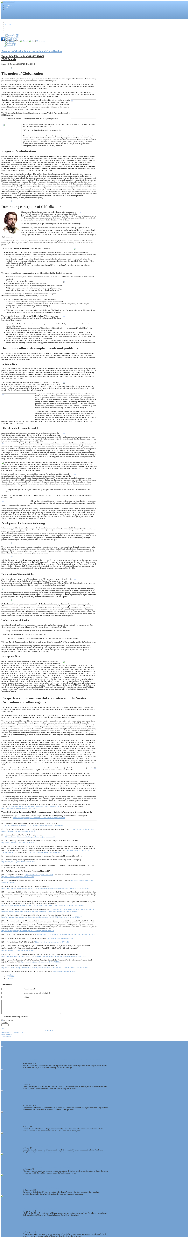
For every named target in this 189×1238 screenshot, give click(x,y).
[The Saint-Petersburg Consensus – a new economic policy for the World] (5, 1091)
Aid (6, 9)
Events (7, 28)
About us (8, 5)
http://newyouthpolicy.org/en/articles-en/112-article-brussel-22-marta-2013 (33, 806)
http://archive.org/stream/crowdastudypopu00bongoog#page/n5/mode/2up (30, 837)
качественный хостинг (9, 1034)
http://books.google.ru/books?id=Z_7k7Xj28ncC (18, 950)
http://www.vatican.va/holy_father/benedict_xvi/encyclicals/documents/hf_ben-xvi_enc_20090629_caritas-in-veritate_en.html (44, 968)
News (7, 32)
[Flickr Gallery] (32, 41)
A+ (6, 46)
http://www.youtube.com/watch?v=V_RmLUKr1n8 (19, 808)
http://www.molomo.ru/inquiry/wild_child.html (17, 877)
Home (7, 22)
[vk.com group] (24, 41)
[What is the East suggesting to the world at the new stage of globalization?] (5, 1154)
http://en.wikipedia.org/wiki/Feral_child (39, 875)
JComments (49, 1030)
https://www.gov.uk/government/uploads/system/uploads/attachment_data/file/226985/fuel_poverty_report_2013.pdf (41, 917)
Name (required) (29, 989)
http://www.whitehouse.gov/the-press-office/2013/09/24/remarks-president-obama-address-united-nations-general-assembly (43, 956)
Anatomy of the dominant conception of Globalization (31, 51)
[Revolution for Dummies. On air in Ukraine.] (5, 1133)
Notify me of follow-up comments (16, 1017)
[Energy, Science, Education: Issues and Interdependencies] (5, 1112)
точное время (6, 1036)
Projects (8, 26)
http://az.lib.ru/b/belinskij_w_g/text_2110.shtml (17, 842)
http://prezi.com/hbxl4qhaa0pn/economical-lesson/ (47, 852)
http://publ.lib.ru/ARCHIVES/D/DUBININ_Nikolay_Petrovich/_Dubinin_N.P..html (66, 934)
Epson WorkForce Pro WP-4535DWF (22, 56)
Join (6, 7)
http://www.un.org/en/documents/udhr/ (60, 938)
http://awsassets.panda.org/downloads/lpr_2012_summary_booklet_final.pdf (27, 931)
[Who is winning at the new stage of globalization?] (5, 1196)
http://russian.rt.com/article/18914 (64, 971)
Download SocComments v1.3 (12, 1032)
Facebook (10, 975)
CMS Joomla (8, 59)
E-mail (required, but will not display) (37, 993)
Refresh (4, 1022)
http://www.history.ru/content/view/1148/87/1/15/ (52, 942)
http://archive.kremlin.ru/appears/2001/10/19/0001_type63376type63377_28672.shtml (33, 825)
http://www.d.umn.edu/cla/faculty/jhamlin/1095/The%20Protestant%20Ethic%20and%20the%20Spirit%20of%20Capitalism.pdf (45, 888)
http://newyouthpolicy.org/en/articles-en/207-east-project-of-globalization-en (39, 818)
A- (2, 46)
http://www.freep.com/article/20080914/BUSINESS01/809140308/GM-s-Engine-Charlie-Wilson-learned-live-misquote (42, 905)
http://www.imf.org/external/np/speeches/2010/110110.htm (40, 962)
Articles (8, 24)
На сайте (10, 978)
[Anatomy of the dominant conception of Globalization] (5, 1175)
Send (3, 1028)
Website (26, 997)
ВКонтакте (10, 977)
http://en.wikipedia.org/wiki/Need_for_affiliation (18, 862)
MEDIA (8, 30)
